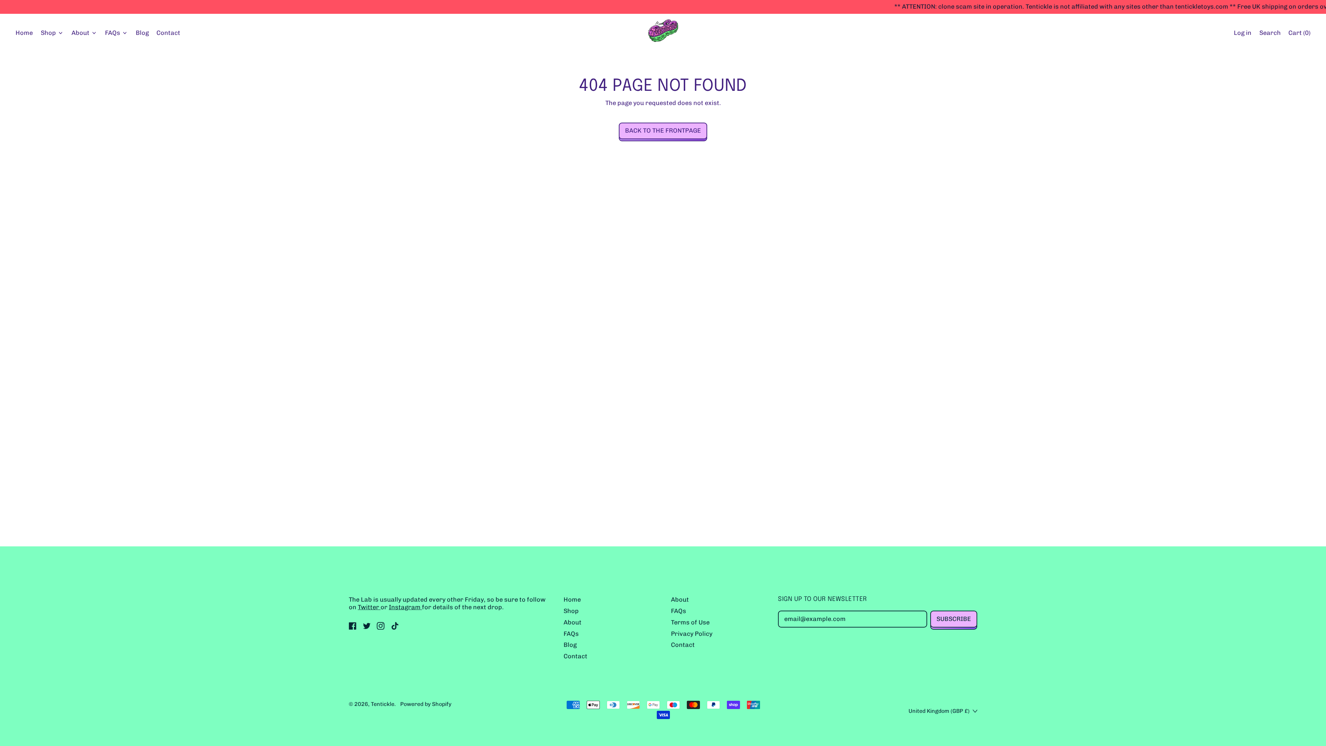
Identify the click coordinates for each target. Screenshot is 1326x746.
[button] (1270, 33)
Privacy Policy (691, 634)
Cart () (1299, 34)
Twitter (369, 607)
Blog (142, 33)
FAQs (571, 634)
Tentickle (382, 704)
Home (24, 33)
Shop (571, 611)
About (573, 622)
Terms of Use (690, 622)
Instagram (405, 607)
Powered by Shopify (425, 704)
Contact (168, 33)
